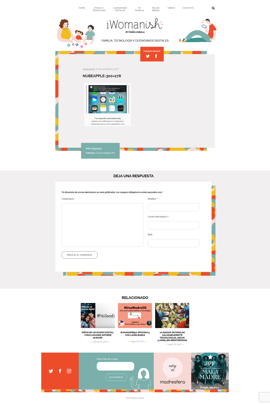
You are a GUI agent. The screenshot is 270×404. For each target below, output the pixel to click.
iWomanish (89, 69)
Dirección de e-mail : (107, 358)
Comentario (68, 199)
